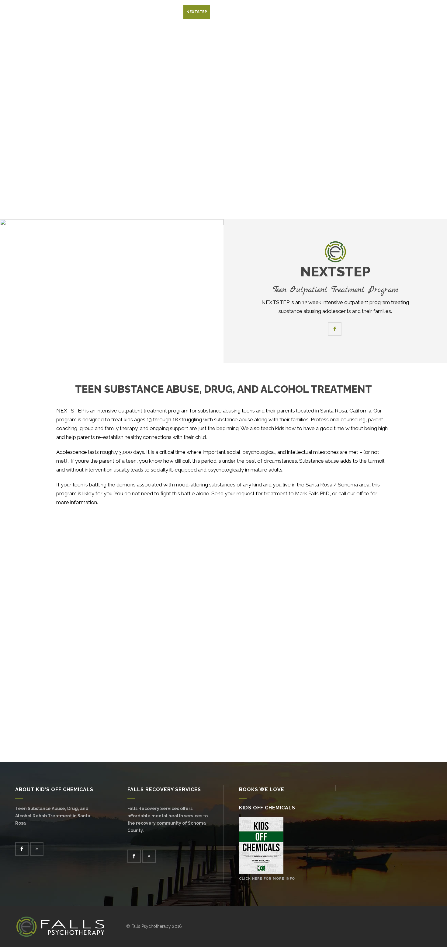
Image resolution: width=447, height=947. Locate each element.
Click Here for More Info (267, 879)
